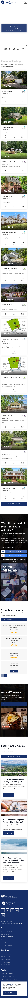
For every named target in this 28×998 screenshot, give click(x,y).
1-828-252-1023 (6, 922)
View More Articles (14, 756)
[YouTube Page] (3, 915)
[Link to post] (14, 768)
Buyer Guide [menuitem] (5, 965)
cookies (10, 984)
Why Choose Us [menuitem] (7, 931)
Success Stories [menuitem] (7, 937)
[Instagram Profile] (12, 910)
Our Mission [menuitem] (5, 934)
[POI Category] (6, 49)
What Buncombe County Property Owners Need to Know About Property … (13, 860)
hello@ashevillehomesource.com (12, 923)
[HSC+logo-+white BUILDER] (9, 896)
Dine (7, 704)
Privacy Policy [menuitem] (6, 945)
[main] (14, 447)
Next (25, 719)
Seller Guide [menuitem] (6, 962)
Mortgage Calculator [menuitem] (9, 979)
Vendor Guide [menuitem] (6, 959)
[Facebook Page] (3, 910)
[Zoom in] (26, 45)
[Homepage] (8, 2)
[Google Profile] (17, 910)
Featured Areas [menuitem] (7, 954)
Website (14, 671)
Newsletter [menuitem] (5, 956)
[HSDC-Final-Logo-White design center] (8, 903)
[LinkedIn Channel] (7, 910)
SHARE (24, 709)
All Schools (8, 619)
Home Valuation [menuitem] (7, 974)
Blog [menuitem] (3, 939)
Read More (8, 795)
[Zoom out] (26, 48)
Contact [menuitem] (4, 942)
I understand (10, 992)
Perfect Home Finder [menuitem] (9, 976)
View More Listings (14, 503)
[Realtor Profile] (21, 910)
